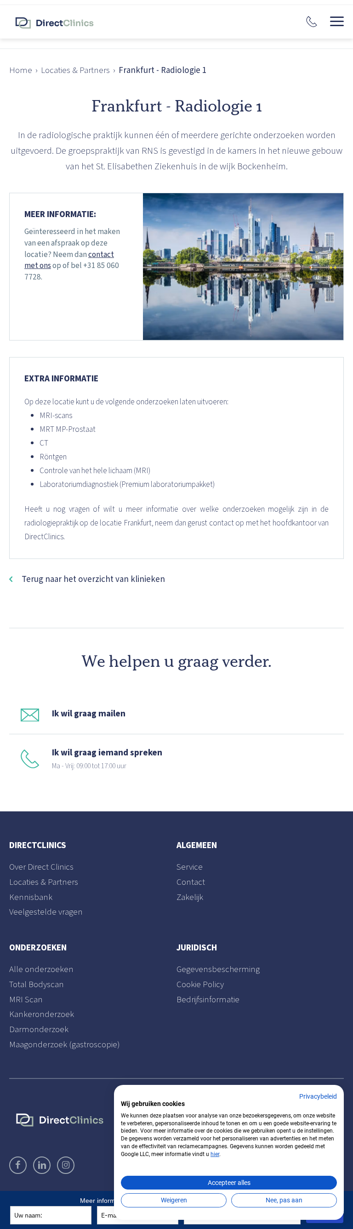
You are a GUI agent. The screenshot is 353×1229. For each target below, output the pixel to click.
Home (20, 70)
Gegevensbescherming (218, 970)
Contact (190, 882)
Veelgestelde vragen (46, 912)
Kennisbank (30, 897)
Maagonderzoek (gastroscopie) (64, 1045)
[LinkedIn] (42, 1165)
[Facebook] (18, 1165)
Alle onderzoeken (41, 970)
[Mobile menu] (337, 22)
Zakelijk (189, 897)
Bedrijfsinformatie (207, 1000)
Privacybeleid (318, 1096)
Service (189, 867)
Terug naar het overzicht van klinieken (93, 579)
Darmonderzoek (38, 1029)
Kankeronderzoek (41, 1014)
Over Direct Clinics (41, 867)
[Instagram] (65, 1165)
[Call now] (312, 22)
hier (215, 1154)
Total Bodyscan (36, 984)
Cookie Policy (200, 984)
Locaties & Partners (75, 70)
